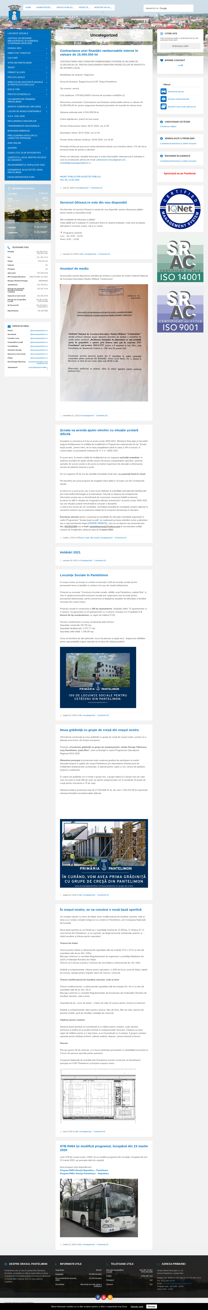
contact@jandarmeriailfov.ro (38, 368)
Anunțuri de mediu (74, 268)
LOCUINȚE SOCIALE (18, 33)
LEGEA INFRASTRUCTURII (21, 177)
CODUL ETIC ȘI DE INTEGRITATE (24, 152)
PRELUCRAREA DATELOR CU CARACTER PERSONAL (22, 136)
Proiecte (83, 7)
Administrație (43, 7)
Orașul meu (14, 48)
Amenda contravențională (178, 99)
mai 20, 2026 (68, 188)
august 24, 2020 (69, 715)
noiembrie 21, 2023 (71, 416)
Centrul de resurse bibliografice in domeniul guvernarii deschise (23, 41)
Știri (81, 254)
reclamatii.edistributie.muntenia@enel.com (38, 362)
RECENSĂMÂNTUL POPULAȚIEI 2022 (26, 165)
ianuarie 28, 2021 (70, 560)
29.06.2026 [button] (97, 139)
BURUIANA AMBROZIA (19, 131)
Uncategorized (82, 188)
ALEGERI (12, 148)
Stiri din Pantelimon (20, 63)
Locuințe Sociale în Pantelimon (84, 575)
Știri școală (94, 538)
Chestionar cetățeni (168, 126)
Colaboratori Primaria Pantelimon (21, 100)
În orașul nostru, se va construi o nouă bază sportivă (101, 909)
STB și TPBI (14, 89)
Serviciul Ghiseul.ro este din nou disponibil (93, 202)
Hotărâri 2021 (70, 552)
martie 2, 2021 (69, 538)
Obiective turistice (19, 53)
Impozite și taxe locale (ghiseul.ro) (182, 107)
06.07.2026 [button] (93, 126)
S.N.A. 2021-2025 (16, 116)
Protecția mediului (19, 94)
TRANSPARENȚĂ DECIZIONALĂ (23, 126)
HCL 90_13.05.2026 (69, 180)
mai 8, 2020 (68, 1132)
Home (28, 7)
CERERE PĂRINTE (97, 523)
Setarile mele (137, 1306)
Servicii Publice (64, 7)
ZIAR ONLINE (14, 143)
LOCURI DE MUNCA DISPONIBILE (24, 111)
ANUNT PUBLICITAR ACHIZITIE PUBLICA (80, 176)
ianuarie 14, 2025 (70, 254)
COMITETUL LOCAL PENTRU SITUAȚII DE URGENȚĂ (27, 158)
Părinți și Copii (83, 538)
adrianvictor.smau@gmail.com (110, 159)
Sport (11, 67)
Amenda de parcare (176, 92)
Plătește (167, 85)
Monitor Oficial (102, 7)
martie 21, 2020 (69, 1244)
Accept (151, 1306)
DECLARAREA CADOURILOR (22, 121)
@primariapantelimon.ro (39, 330)
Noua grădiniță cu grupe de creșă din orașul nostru (99, 730)
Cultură (13, 58)
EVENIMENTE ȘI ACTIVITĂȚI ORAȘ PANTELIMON (25, 171)
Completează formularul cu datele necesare (178, 143)
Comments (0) (96, 188)
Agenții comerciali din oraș (24, 106)
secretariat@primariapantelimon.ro (177, 1283)
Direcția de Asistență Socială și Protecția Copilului (25, 83)
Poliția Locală (16, 77)
